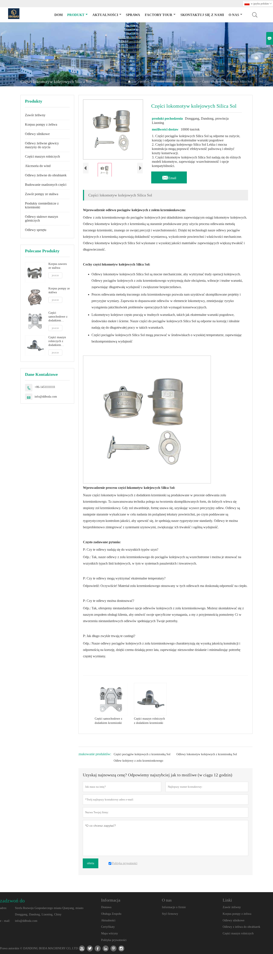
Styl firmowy (170, 913)
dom (58, 15)
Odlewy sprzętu (35, 230)
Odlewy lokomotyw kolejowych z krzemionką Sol (206, 754)
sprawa (133, 15)
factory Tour (158, 15)
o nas (234, 15)
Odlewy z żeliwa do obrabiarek (241, 926)
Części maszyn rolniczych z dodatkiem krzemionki (57, 341)
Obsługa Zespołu (111, 913)
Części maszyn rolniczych (42, 156)
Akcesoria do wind (38, 166)
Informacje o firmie (174, 907)
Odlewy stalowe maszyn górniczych (41, 218)
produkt (75, 15)
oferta (90, 863)
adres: (3, 908)
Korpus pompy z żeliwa (41, 124)
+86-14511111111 (45, 387)
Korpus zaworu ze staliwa (57, 265)
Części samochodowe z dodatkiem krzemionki (57, 316)
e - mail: (5, 920)
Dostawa (106, 907)
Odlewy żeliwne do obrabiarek (46, 175)
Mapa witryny (109, 933)
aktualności (105, 15)
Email (169, 177)
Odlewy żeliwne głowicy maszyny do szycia (42, 145)
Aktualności (108, 920)
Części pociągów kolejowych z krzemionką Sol (142, 754)
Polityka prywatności (113, 940)
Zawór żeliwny (35, 115)
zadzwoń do (12, 900)
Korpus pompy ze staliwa (59, 290)
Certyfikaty (108, 926)
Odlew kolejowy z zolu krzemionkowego (138, 760)
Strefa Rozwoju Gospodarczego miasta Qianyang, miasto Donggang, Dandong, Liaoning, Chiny (49, 911)
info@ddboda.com (46, 396)
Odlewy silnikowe (37, 134)
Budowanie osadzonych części (45, 184)
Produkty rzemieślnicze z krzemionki (175, 81)
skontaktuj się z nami (202, 15)
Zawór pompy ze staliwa (41, 194)
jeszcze (55, 275)
